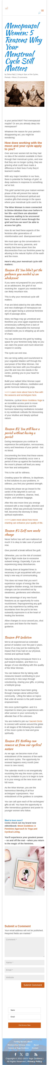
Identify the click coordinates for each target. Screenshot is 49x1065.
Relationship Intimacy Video (19, 1045)
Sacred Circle (35, 721)
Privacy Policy (34, 1061)
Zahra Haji (11, 74)
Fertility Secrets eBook (23, 1042)
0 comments (22, 77)
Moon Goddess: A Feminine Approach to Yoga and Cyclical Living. (21, 829)
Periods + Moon (11, 77)
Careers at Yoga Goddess (18, 1048)
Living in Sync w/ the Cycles (27, 74)
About (36, 1045)
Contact (35, 1048)
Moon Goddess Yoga (32, 400)
